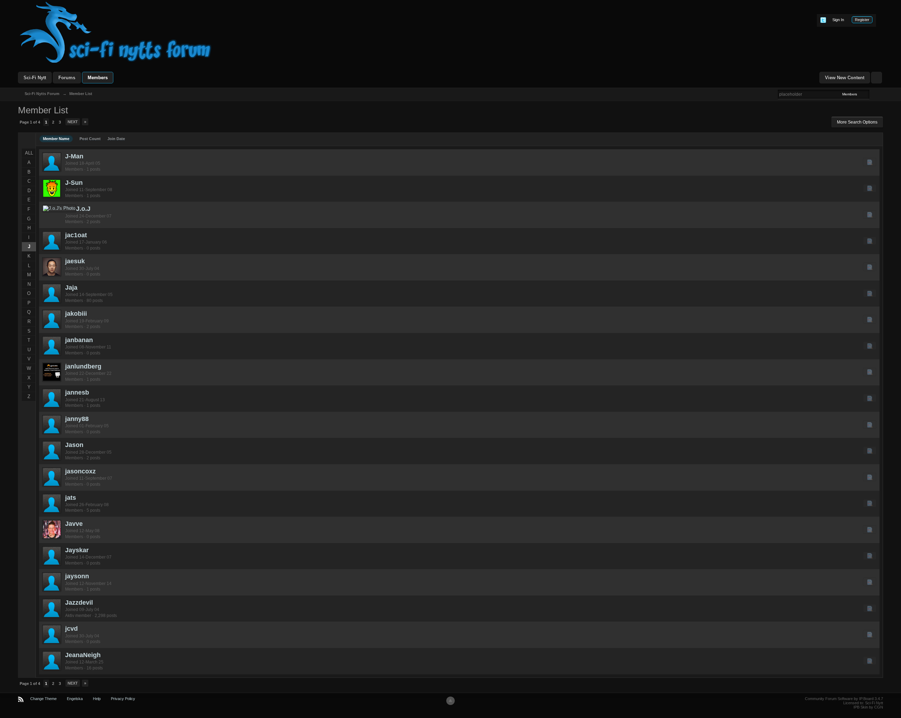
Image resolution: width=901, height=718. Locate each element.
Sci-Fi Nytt (35, 77)
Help (97, 699)
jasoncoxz (80, 471)
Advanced (873, 94)
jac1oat (76, 235)
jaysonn (77, 576)
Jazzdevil (79, 602)
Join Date (116, 139)
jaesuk (75, 261)
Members (98, 77)
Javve (74, 523)
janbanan (79, 340)
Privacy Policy (123, 699)
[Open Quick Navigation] (876, 77)
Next (73, 122)
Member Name (56, 139)
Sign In (838, 20)
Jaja (71, 287)
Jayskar (77, 550)
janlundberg (83, 366)
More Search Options (857, 122)
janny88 (77, 418)
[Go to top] (450, 701)
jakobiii (76, 313)
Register (862, 20)
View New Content (844, 77)
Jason (74, 444)
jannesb (77, 392)
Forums (66, 77)
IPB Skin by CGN (868, 707)
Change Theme (43, 699)
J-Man (74, 156)
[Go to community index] (116, 31)
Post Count (90, 139)
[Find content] (869, 162)
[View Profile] (51, 161)
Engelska (75, 699)
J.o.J (83, 208)
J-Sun (74, 182)
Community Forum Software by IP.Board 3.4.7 (844, 699)
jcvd (71, 628)
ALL (29, 153)
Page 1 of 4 (30, 122)
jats (70, 497)
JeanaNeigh (83, 655)
